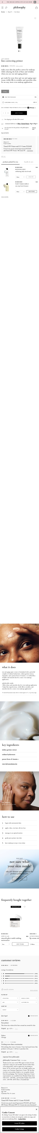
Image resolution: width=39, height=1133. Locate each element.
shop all (10, 12)
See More (4, 197)
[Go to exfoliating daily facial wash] (7, 173)
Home (3, 12)
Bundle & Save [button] (28, 162)
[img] (7, 1028)
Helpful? (3, 1028)
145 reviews (13, 965)
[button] (2, 113)
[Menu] (2, 7)
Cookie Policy (22, 1119)
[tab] (10, 162)
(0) (9, 1028)
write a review (34, 990)
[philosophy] (19, 7)
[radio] (19, 97)
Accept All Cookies (19, 1123)
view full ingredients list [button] (9, 764)
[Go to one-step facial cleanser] (7, 187)
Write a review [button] (19, 66)
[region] (19, 1119)
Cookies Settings (19, 1129)
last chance (17, 12)
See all (3, 156)
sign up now (34, 128)
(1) (12, 1028)
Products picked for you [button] (10, 162)
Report (16, 1028)
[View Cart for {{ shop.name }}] (36, 8)
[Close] (36, 1109)
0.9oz (5, 91)
